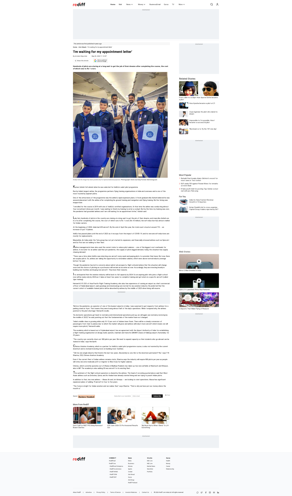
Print (168, 395)
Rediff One (112, 463)
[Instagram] (210, 493)
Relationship (170, 469)
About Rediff (77, 492)
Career (168, 466)
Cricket (130, 472)
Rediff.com (162, 492)
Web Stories (184, 252)
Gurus (166, 4)
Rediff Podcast (132, 482)
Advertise (89, 492)
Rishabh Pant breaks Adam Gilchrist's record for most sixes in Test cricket (199, 179)
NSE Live (149, 463)
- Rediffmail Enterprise (116, 466)
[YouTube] (214, 493)
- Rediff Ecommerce (115, 469)
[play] (199, 261)
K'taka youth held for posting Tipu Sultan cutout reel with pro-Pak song (199, 190)
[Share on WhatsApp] (197, 493)
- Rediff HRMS (113, 472)
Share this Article (82, 61)
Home (112, 4)
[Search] (211, 4)
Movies (130, 466)
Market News (151, 466)
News (128, 4)
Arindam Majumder (81, 56)
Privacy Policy (100, 492)
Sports (130, 469)
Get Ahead (82, 47)
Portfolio (149, 472)
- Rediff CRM (113, 474)
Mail (120, 4)
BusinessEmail (155, 4)
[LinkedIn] (218, 493)
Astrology (131, 480)
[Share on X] (202, 493)
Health (168, 461)
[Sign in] (217, 4)
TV (173, 4)
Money (140, 4)
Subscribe (157, 396)
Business (131, 463)
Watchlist (150, 469)
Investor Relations (131, 492)
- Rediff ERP (112, 477)
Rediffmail (112, 461)
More (181, 4)
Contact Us (145, 492)
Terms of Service (115, 492)
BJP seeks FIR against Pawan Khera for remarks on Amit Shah (199, 185)
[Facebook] (206, 493)
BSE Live (149, 461)
